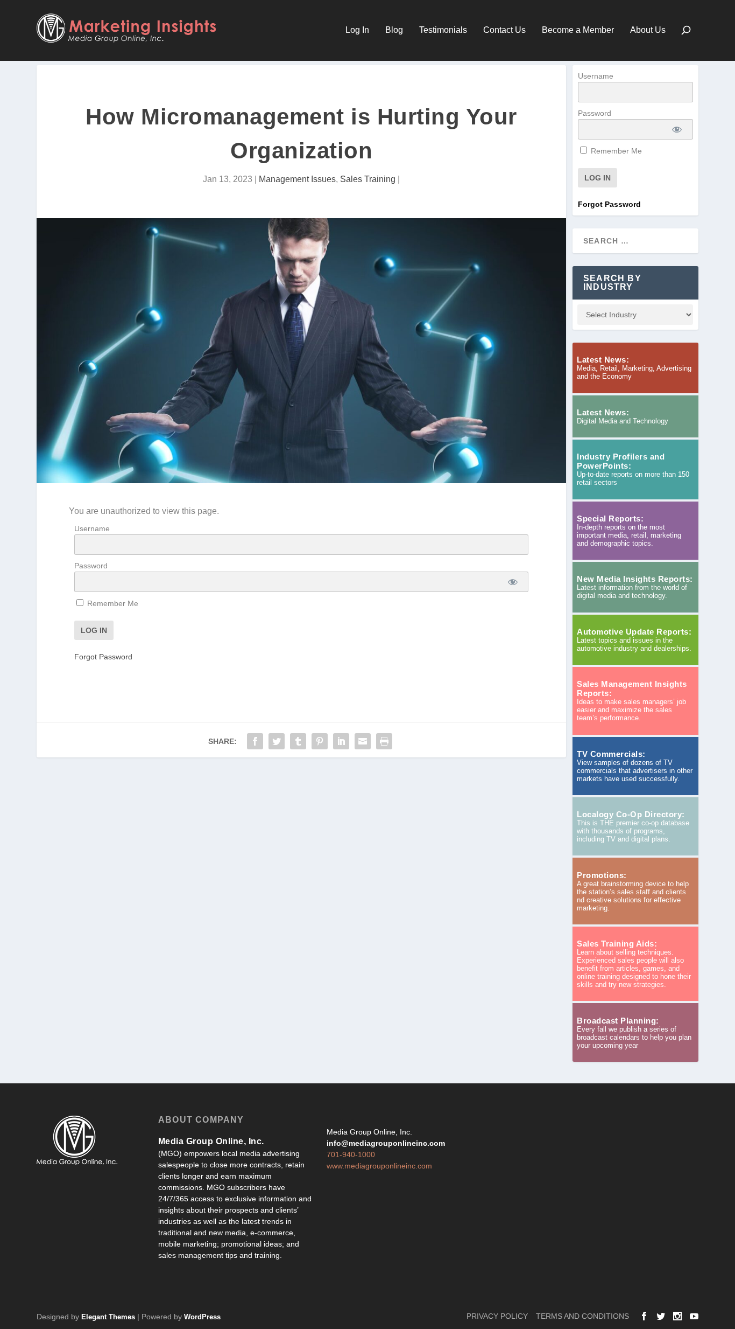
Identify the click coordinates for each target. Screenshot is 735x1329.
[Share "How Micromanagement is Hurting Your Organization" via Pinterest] (319, 741)
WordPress (202, 1317)
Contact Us (504, 30)
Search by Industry (612, 282)
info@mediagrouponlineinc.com (386, 1143)
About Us (648, 30)
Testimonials (443, 30)
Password (91, 565)
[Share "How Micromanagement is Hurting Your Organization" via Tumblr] (298, 741)
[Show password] (512, 582)
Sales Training (367, 179)
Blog (394, 30)
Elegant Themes (108, 1317)
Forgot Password (103, 656)
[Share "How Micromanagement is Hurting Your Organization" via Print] (384, 741)
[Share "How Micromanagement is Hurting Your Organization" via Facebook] (255, 741)
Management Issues (297, 179)
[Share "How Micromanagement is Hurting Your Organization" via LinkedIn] (341, 741)
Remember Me (111, 603)
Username (92, 528)
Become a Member (578, 30)
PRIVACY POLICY (497, 1316)
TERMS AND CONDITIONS (582, 1316)
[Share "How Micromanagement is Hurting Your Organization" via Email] (362, 741)
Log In (357, 30)
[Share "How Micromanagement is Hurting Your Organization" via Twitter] (276, 741)
